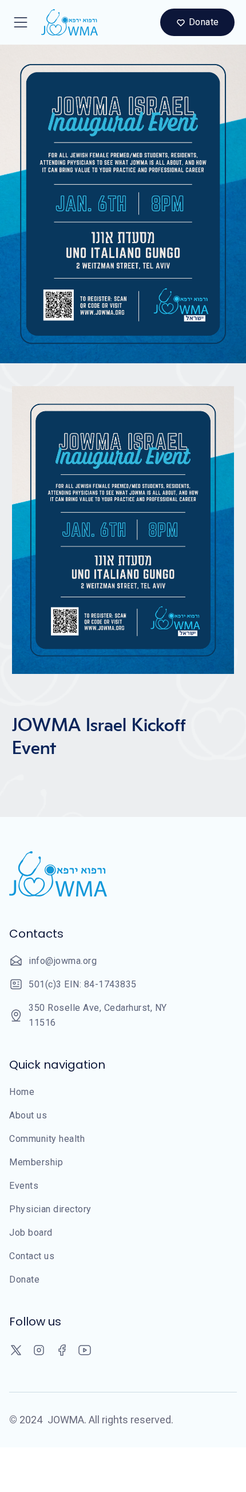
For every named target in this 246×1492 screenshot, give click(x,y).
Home (21, 1091)
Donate (24, 1279)
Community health (47, 1138)
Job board (31, 1232)
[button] (20, 22)
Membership (36, 1162)
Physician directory (50, 1209)
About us (28, 1115)
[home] (66, 22)
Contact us (31, 1256)
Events (23, 1185)
